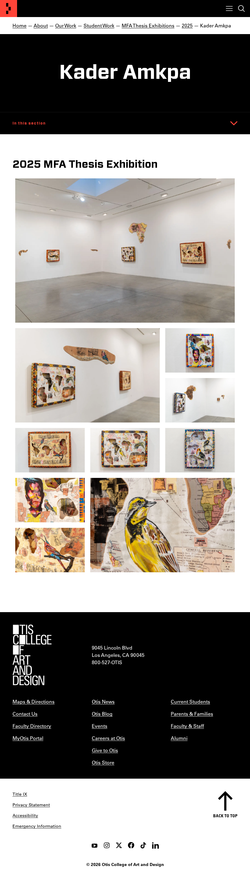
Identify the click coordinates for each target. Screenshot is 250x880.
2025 (187, 25)
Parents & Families (192, 713)
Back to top (225, 815)
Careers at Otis (108, 738)
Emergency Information (36, 826)
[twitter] (119, 845)
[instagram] (106, 845)
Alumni (179, 738)
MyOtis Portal (27, 738)
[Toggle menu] (229, 8)
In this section (29, 123)
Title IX (19, 794)
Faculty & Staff (187, 726)
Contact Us (25, 713)
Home (19, 25)
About (41, 25)
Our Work (65, 25)
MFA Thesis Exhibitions (148, 25)
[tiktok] (143, 845)
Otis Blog (102, 713)
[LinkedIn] (155, 845)
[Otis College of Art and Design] (8, 8)
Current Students (190, 701)
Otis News (103, 701)
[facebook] (131, 845)
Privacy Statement (31, 805)
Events (99, 726)
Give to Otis (105, 750)
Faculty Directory (31, 726)
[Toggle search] (241, 8)
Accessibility (25, 815)
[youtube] (94, 845)
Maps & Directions (33, 701)
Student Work (99, 25)
